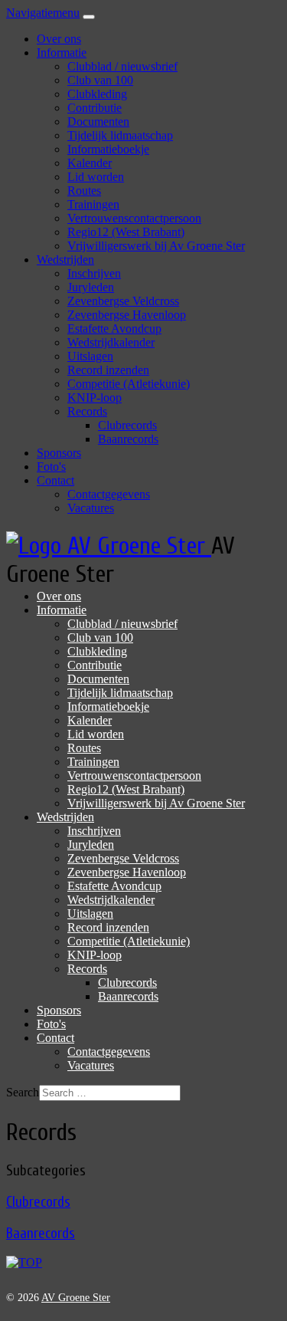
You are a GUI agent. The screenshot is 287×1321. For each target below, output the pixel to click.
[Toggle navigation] (89, 17)
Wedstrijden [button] (65, 259)
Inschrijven (94, 273)
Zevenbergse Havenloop (126, 314)
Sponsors (59, 452)
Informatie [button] (61, 52)
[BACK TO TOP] (24, 1262)
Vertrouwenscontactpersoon (134, 218)
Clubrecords (127, 425)
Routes (84, 190)
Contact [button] (55, 480)
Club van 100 (100, 80)
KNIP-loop (94, 397)
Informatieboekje (108, 149)
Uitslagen (90, 356)
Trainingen (93, 204)
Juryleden (90, 287)
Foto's (51, 466)
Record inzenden (108, 369)
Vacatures (90, 507)
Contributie (94, 107)
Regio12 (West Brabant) (125, 231)
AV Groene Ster (75, 1297)
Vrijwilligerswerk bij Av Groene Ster (156, 245)
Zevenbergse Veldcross (123, 300)
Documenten (98, 121)
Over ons (59, 38)
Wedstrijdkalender (111, 342)
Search (22, 1092)
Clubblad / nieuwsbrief (122, 66)
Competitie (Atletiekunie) (128, 383)
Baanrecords (128, 438)
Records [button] (87, 411)
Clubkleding (97, 93)
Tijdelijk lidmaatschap (120, 135)
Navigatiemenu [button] (43, 12)
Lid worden (95, 176)
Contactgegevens (108, 494)
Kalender (89, 162)
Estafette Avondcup (114, 328)
